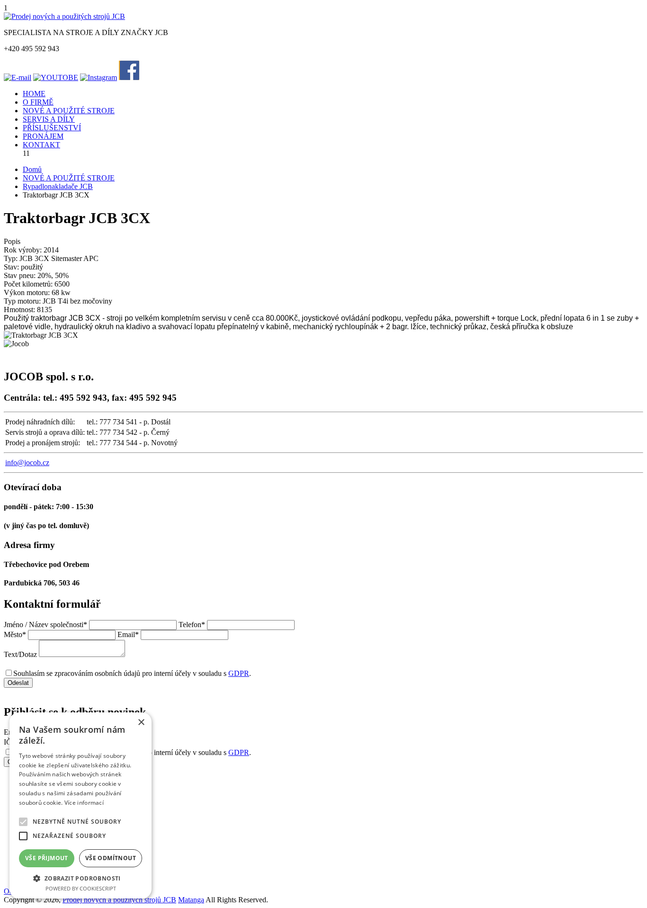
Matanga (191, 900)
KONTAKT (41, 145)
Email (128, 634)
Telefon (192, 624)
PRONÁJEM (43, 136)
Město (15, 634)
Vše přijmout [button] (46, 858)
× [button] (140, 722)
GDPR (238, 673)
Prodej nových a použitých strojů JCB (119, 900)
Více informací (84, 803)
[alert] (80, 805)
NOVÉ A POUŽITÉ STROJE (69, 111)
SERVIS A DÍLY (49, 119)
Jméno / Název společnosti (45, 624)
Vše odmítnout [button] (110, 858)
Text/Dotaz (20, 654)
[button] (80, 877)
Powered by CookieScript (80, 888)
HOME (34, 94)
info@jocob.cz (27, 462)
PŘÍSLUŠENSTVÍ (52, 128)
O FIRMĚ (38, 102)
